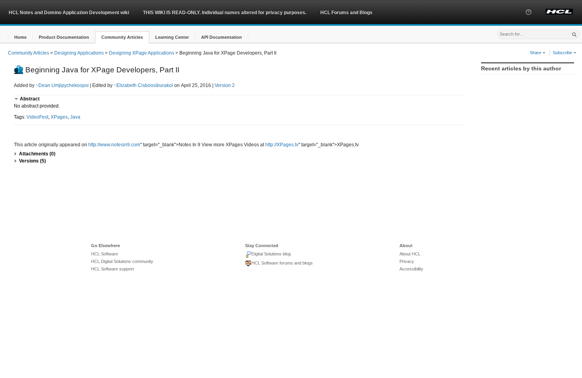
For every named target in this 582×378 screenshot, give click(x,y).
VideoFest (37, 117)
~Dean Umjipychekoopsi (62, 85)
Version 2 (225, 85)
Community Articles (28, 53)
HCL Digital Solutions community (122, 261)
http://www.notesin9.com (114, 144)
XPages (59, 117)
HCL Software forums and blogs (282, 263)
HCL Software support (112, 268)
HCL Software (104, 253)
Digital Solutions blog (271, 253)
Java (75, 117)
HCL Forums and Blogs (346, 12)
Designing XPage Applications (141, 53)
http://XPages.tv (282, 144)
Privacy (406, 261)
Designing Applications (79, 53)
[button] (528, 19)
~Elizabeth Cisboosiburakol (143, 85)
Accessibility (411, 268)
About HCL (409, 253)
